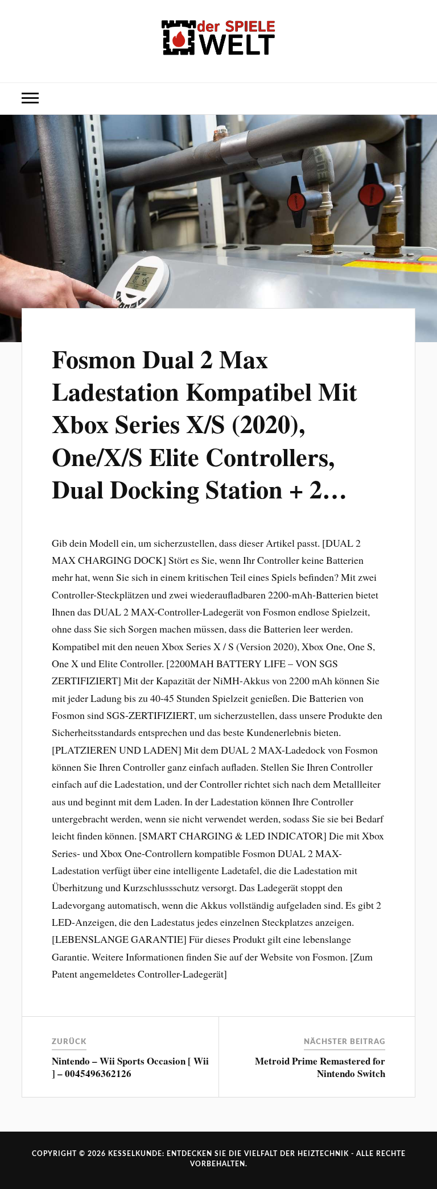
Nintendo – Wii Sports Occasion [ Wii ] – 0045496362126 (130, 1067)
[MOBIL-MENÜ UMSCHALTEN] (30, 98)
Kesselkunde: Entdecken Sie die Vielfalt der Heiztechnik (228, 1153)
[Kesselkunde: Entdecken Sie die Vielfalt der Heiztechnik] (218, 40)
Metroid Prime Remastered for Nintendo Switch (320, 1067)
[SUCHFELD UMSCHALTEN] (406, 98)
